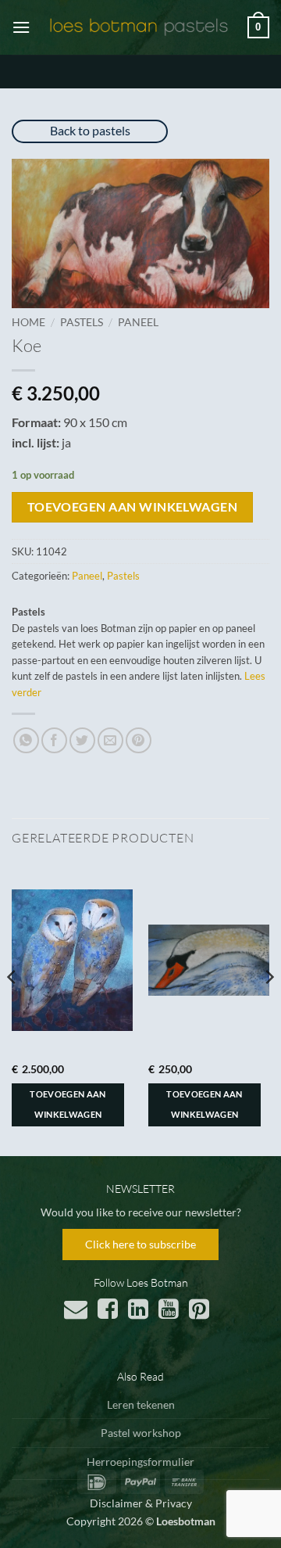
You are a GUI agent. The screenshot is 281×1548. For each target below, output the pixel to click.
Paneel (138, 322)
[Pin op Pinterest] (138, 740)
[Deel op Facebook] (54, 740)
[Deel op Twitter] (82, 740)
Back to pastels (90, 130)
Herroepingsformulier (140, 1461)
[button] (21, 27)
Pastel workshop (141, 1432)
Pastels (81, 322)
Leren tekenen (141, 1404)
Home (28, 322)
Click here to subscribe (140, 1244)
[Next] (268, 1008)
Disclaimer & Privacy (141, 1503)
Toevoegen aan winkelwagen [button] (67, 1104)
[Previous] (12, 1008)
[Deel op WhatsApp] (26, 740)
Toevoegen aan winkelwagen (132, 507)
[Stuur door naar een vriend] (110, 740)
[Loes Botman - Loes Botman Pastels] (139, 27)
